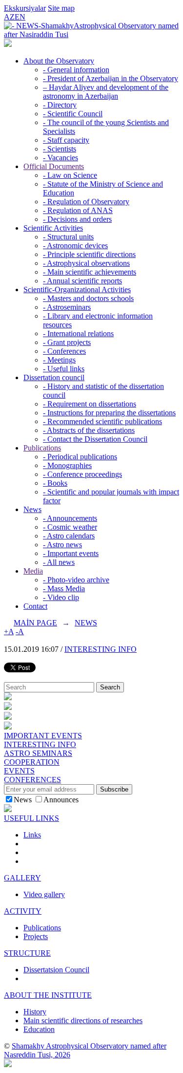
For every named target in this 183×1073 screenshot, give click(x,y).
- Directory (60, 105)
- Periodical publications (80, 456)
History (34, 1012)
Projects (35, 936)
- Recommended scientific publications (102, 421)
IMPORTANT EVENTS (43, 735)
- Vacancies (60, 157)
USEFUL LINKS (31, 818)
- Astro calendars (69, 536)
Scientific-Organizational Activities (77, 289)
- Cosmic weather (70, 527)
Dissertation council (53, 377)
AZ (9, 17)
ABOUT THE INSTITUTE (48, 995)
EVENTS (19, 771)
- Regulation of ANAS (78, 210)
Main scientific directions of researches (82, 1020)
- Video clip (61, 597)
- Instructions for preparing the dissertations (109, 412)
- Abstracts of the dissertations (89, 430)
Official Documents (53, 166)
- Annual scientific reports (82, 281)
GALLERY (22, 878)
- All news (59, 562)
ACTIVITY (22, 911)
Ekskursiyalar (25, 8)
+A (9, 631)
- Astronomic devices (75, 245)
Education (39, 1029)
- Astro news (62, 544)
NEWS (86, 623)
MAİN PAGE (35, 623)
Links (32, 835)
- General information (76, 69)
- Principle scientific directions (89, 254)
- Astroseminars (67, 307)
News (32, 509)
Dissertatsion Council (56, 970)
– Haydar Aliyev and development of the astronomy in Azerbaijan (105, 91)
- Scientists (59, 149)
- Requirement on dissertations (89, 404)
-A (20, 631)
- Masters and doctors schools (88, 298)
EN (20, 17)
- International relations (78, 333)
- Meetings (59, 360)
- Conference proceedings (82, 474)
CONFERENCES (32, 779)
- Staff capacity (66, 140)
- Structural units (68, 237)
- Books (55, 483)
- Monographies (67, 465)
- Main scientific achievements (89, 272)
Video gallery (44, 894)
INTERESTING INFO (100, 649)
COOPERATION (32, 762)
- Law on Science (70, 175)
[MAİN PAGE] (8, 44)
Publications (42, 448)
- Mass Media (64, 588)
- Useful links (63, 369)
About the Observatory (58, 61)
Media (33, 571)
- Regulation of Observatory (86, 201)
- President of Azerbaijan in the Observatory (110, 78)
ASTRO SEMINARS (38, 753)
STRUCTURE (27, 953)
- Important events (71, 553)
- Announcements (70, 518)
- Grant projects (67, 342)
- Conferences (64, 351)
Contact (35, 606)
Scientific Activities (53, 228)
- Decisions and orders (77, 219)
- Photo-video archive (76, 580)
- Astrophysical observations (86, 263)
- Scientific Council (72, 113)
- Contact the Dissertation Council (95, 439)
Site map (61, 8)
